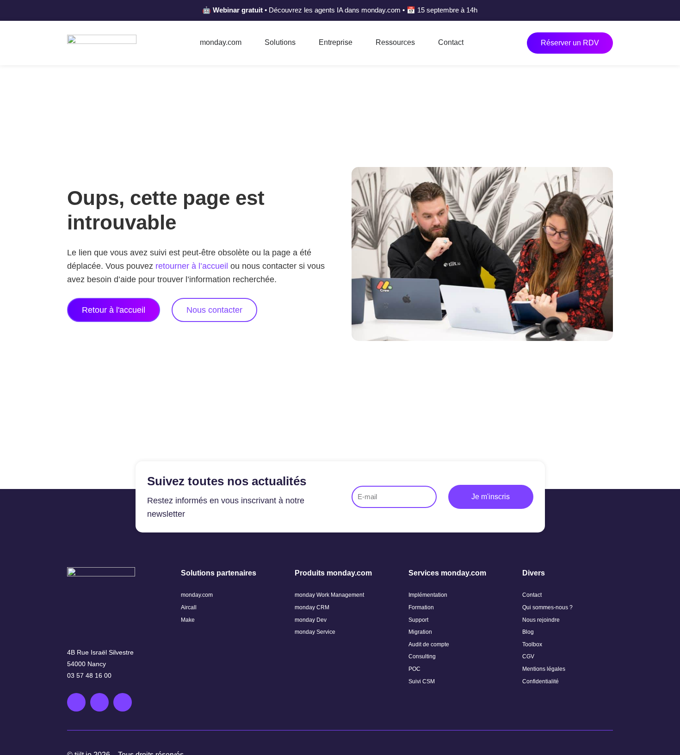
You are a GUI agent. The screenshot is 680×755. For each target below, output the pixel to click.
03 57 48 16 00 (89, 675)
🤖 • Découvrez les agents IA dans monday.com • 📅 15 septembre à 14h (339, 10)
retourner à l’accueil (191, 266)
